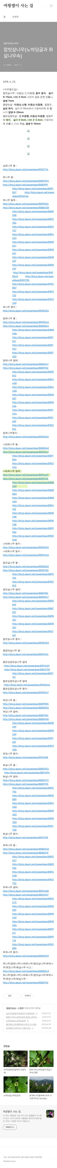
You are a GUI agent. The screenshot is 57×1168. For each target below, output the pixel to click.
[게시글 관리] (17, 996)
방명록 (16, 16)
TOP (51, 1158)
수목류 (21, 1008)
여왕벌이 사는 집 (18, 6)
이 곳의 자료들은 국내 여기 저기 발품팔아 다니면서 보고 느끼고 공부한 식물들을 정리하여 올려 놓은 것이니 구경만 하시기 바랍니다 (22, 1118)
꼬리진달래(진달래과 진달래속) (20, 1013)
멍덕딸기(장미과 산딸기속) (18, 1028)
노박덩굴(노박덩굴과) (16, 1020)
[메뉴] (51, 6)
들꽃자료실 (11, 1008)
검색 (45, 6)
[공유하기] (14, 996)
